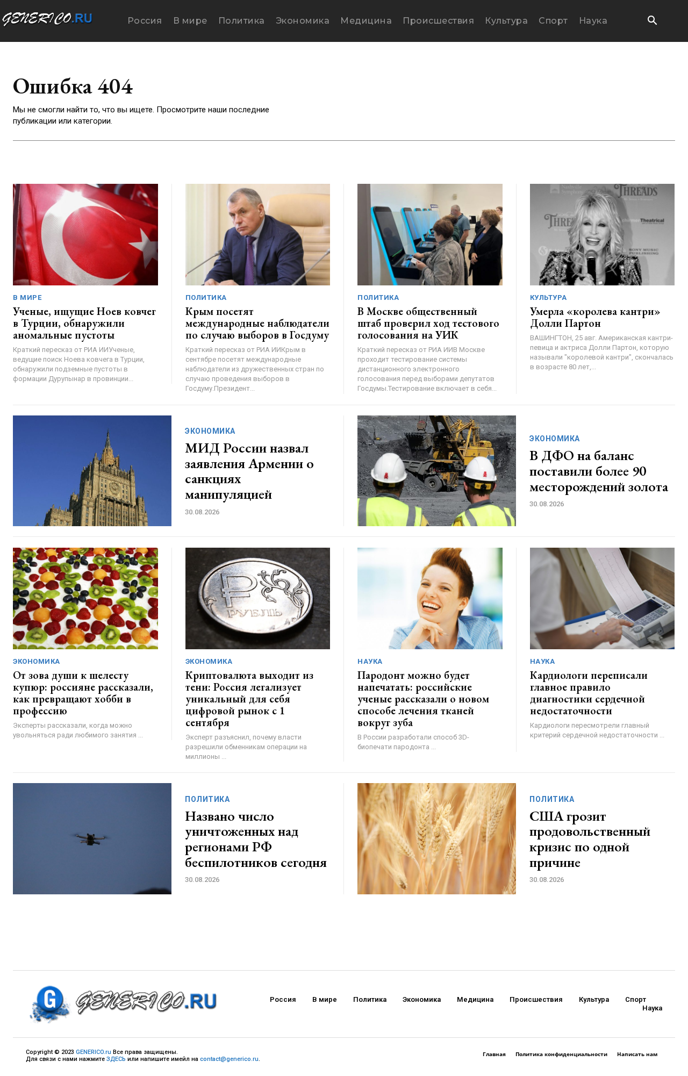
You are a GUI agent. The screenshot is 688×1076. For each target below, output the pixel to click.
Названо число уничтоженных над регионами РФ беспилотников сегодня (256, 839)
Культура (548, 297)
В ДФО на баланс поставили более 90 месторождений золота (598, 470)
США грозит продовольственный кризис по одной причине (589, 839)
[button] (652, 21)
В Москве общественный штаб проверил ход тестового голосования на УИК (428, 323)
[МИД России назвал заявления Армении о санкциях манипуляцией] (92, 471)
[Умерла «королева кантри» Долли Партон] (602, 234)
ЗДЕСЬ (116, 1059)
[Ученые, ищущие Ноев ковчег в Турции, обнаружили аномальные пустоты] (85, 234)
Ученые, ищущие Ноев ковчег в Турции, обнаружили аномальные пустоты (84, 323)
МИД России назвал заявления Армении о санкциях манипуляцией (249, 471)
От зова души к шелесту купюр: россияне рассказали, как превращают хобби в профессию (83, 693)
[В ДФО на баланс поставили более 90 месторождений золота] (436, 471)
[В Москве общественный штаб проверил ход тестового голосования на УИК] (430, 234)
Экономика (210, 431)
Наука (370, 661)
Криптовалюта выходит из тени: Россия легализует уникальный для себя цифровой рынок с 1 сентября (249, 698)
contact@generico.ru (229, 1059)
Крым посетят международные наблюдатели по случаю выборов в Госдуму (257, 323)
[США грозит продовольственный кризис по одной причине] (436, 838)
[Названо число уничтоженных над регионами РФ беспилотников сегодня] (92, 838)
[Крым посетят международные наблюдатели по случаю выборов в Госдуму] (258, 234)
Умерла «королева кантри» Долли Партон (595, 317)
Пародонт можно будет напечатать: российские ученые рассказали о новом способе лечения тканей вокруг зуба (423, 698)
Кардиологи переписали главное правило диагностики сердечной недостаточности (589, 693)
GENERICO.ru (93, 1052)
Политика (206, 297)
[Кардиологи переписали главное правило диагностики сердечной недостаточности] (602, 598)
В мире (27, 297)
